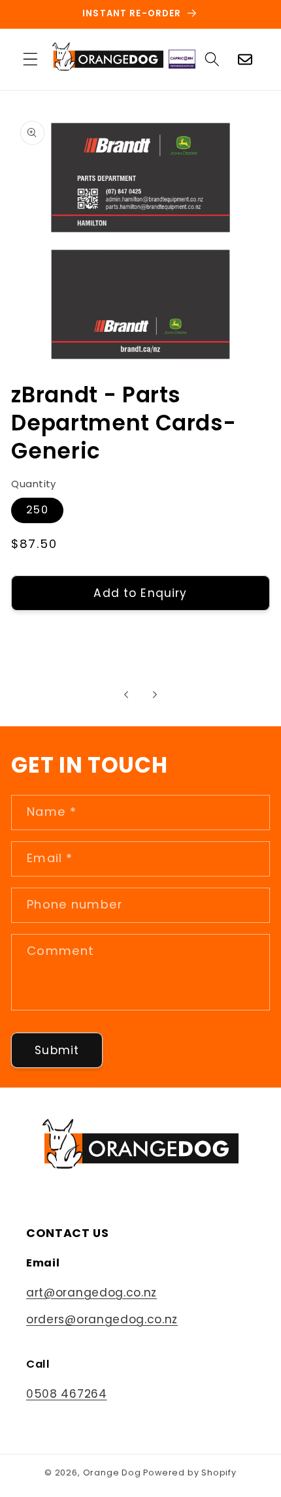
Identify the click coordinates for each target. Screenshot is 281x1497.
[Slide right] (154, 694)
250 (37, 509)
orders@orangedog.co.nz (102, 1319)
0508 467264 (66, 1394)
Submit (57, 1050)
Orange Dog (112, 1472)
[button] (30, 59)
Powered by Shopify (190, 1472)
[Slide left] (126, 694)
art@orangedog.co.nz (91, 1292)
